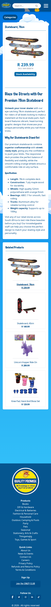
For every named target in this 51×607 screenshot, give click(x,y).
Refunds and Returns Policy (25, 566)
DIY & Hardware (25, 507)
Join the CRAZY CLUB (25, 584)
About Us (25, 550)
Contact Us (25, 556)
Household (25, 516)
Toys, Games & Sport (25, 539)
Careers (25, 560)
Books (25, 503)
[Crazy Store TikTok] (38, 597)
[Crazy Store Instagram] (25, 597)
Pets (25, 526)
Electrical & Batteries (25, 510)
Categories (10, 17)
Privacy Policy (26, 563)
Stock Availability (25, 74)
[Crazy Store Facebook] (12, 597)
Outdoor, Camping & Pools (25, 520)
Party (25, 523)
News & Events (25, 553)
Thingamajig (25, 536)
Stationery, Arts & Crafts (25, 533)
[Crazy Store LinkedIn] (32, 597)
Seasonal (25, 529)
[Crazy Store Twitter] (19, 597)
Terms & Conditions (25, 569)
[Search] (36, 5)
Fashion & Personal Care (25, 513)
